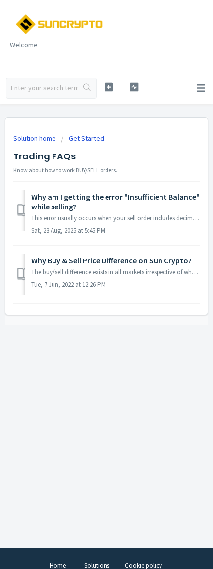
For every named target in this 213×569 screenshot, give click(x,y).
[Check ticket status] (134, 87)
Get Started (86, 138)
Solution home (35, 138)
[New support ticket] (108, 87)
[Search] (87, 88)
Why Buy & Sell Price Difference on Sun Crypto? (111, 260)
